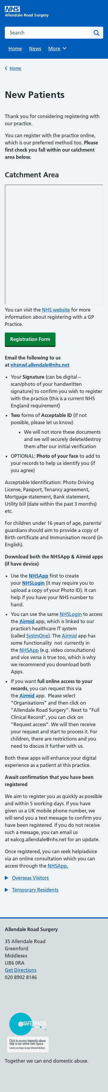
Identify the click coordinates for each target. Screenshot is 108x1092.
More (56, 49)
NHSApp (29, 650)
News (35, 49)
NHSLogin (71, 614)
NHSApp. (58, 866)
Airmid (69, 636)
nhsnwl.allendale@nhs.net (39, 365)
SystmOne (37, 636)
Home (15, 49)
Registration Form (30, 339)
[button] (27, 877)
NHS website (56, 310)
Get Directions (20, 970)
